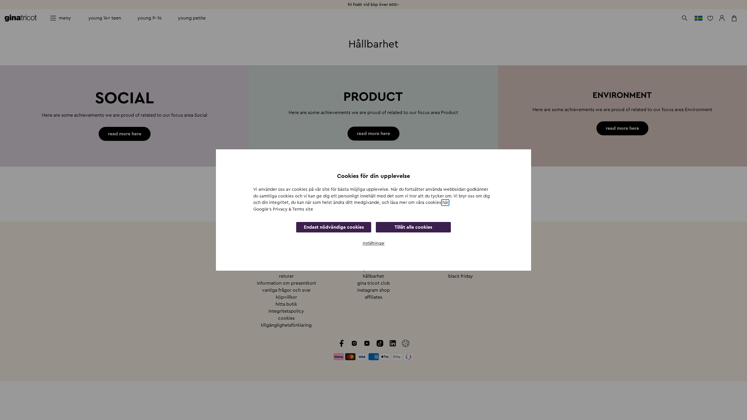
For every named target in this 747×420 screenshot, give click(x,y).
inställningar (374, 243)
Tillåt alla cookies (413, 227)
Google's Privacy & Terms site (283, 209)
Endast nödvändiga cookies (334, 227)
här (445, 202)
